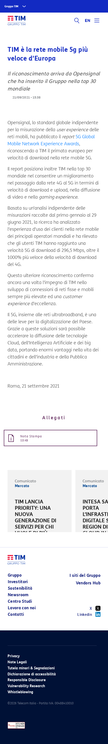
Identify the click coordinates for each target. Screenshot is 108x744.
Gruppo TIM (11, 6)
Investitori (18, 581)
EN (87, 20)
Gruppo (15, 575)
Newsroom (18, 594)
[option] (40, 524)
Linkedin (84, 615)
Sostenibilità (20, 588)
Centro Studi (20, 601)
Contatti (16, 614)
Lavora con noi (22, 608)
